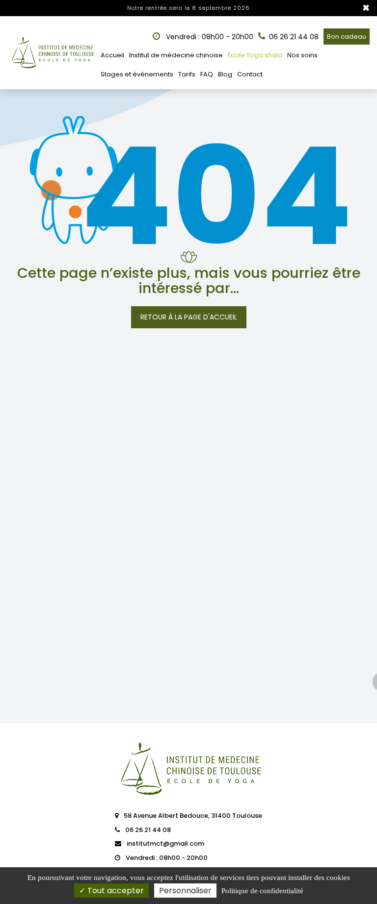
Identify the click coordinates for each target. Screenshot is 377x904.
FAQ (206, 74)
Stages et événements (137, 74)
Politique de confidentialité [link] (262, 891)
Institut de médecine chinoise (176, 55)
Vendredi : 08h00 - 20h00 (208, 37)
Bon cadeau (346, 36)
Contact (250, 74)
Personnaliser (185, 890)
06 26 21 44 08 (147, 829)
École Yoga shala (255, 55)
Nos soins (302, 55)
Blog (225, 74)
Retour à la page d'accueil (188, 317)
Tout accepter (114, 890)
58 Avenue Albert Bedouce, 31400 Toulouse (192, 815)
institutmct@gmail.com (164, 843)
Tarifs (186, 74)
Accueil (112, 55)
